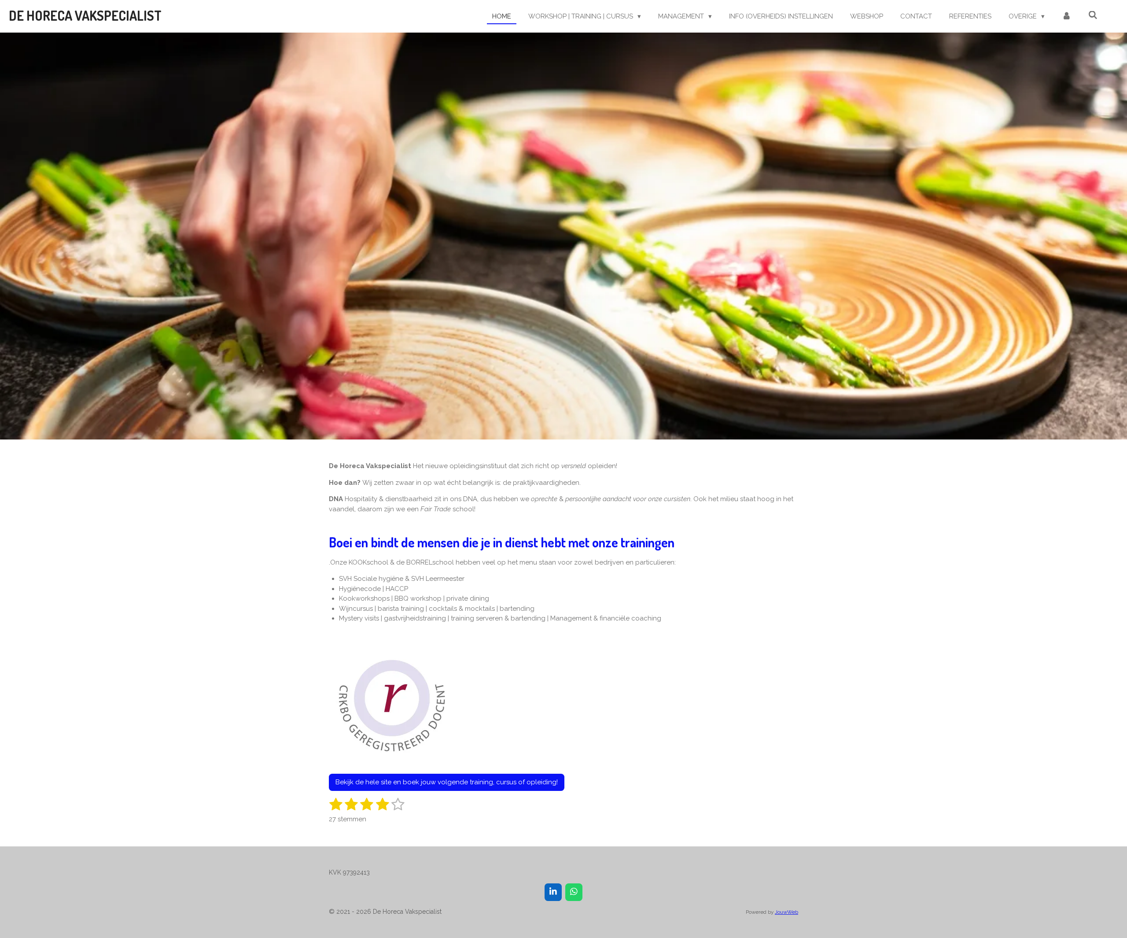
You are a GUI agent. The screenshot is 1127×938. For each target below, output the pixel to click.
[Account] (1066, 16)
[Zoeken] (1093, 15)
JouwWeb (786, 912)
